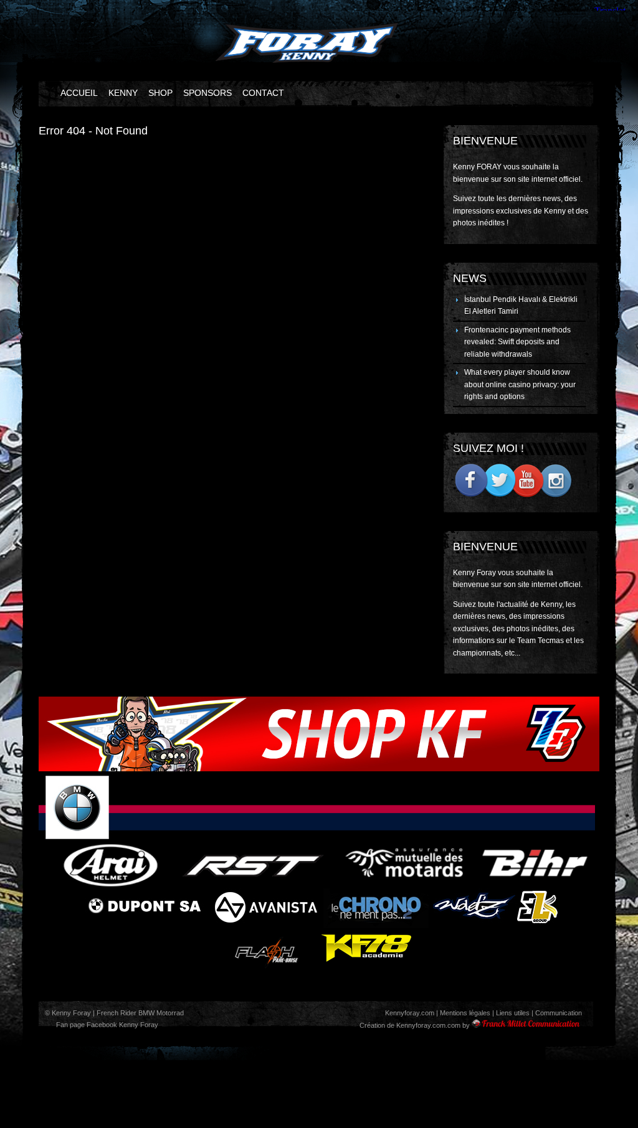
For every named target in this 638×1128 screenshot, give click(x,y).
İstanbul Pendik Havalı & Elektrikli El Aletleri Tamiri (521, 305)
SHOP (160, 93)
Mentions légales (465, 1013)
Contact (263, 93)
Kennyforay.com (409, 1013)
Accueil (79, 93)
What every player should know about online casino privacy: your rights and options (520, 384)
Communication (558, 1013)
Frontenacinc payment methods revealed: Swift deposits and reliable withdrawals (517, 342)
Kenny (123, 93)
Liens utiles (513, 1013)
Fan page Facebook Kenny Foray (106, 1024)
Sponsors (207, 93)
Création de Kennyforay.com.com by (414, 1025)
